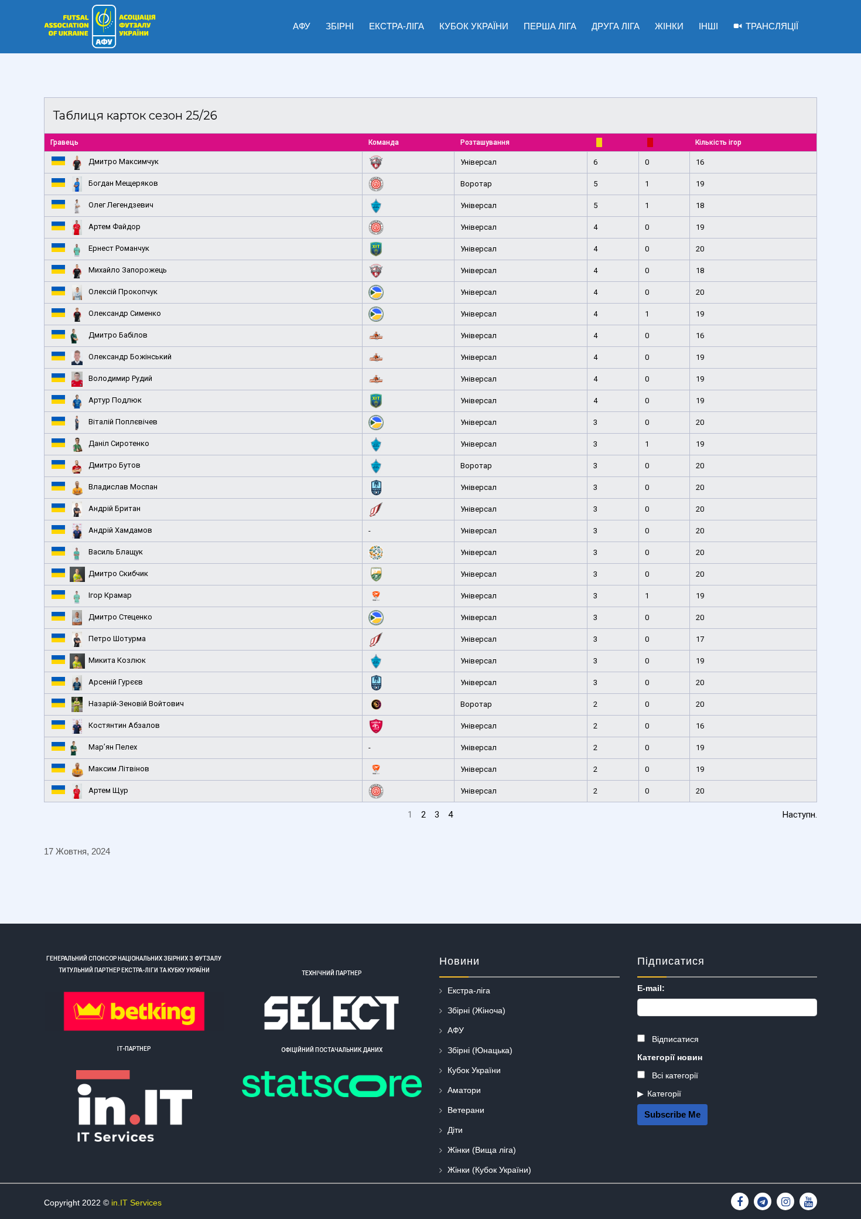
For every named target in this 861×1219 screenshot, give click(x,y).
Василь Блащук (115, 551)
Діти (455, 1130)
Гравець (64, 142)
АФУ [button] (301, 26)
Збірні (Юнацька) (479, 1050)
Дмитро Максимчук (123, 161)
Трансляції (772, 26)
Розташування (485, 142)
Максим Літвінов (118, 768)
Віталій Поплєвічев (123, 421)
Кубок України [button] (473, 26)
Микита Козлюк (117, 660)
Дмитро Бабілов (118, 335)
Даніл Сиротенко (118, 443)
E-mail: (651, 988)
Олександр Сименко (124, 313)
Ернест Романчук (118, 248)
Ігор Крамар (110, 595)
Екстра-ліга (468, 990)
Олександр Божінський (130, 356)
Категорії (664, 1093)
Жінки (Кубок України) (489, 1169)
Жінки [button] (669, 26)
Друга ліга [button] (616, 26)
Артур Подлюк (115, 400)
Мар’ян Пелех (112, 747)
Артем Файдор (114, 226)
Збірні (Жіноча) (476, 1010)
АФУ (455, 1030)
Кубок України (474, 1070)
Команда (383, 142)
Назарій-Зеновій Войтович (136, 703)
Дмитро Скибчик (118, 573)
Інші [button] (708, 26)
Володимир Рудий (120, 378)
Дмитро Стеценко (120, 616)
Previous (60, 814)
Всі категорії (674, 1075)
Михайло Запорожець (127, 269)
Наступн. (800, 814)
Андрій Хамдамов (120, 530)
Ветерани (465, 1110)
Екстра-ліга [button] (396, 26)
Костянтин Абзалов (124, 725)
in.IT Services (136, 1202)
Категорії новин (669, 1057)
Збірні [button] (340, 26)
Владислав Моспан (123, 486)
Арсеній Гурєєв (115, 681)
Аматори (464, 1090)
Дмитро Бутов (114, 465)
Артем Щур (108, 790)
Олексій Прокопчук (123, 291)
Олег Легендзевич (120, 204)
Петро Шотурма (117, 638)
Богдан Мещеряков (123, 183)
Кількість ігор (718, 142)
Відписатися (674, 1039)
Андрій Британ (114, 508)
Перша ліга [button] (550, 26)
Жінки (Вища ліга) (481, 1150)
